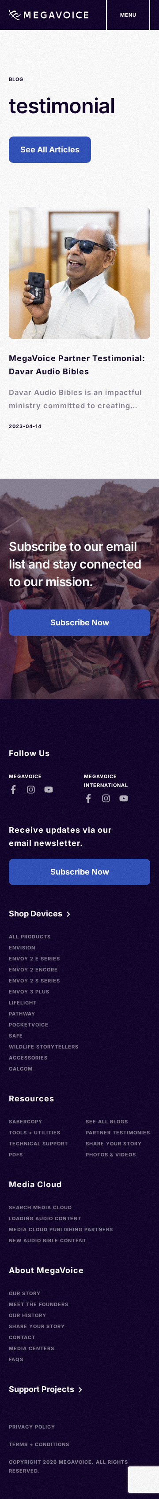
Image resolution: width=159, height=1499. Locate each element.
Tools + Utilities (35, 1133)
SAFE (16, 1036)
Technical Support (38, 1144)
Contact (22, 1337)
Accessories (28, 1058)
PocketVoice (29, 1025)
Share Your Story (114, 1144)
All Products (30, 937)
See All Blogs (107, 1122)
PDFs (16, 1155)
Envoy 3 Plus (29, 992)
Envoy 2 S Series (34, 981)
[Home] (48, 15)
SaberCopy (25, 1122)
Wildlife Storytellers (44, 1047)
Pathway (22, 1014)
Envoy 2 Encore (33, 970)
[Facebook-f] (13, 789)
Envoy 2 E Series (34, 959)
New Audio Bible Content (48, 1240)
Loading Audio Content (45, 1218)
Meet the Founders (38, 1304)
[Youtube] (48, 789)
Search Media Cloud (40, 1207)
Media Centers (31, 1348)
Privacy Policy (32, 1427)
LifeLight (23, 1003)
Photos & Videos (111, 1155)
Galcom (21, 1069)
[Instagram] (30, 789)
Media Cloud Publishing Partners (61, 1229)
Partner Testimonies (118, 1133)
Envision (22, 948)
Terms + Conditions (39, 1444)
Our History (27, 1315)
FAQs (16, 1359)
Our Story (25, 1293)
